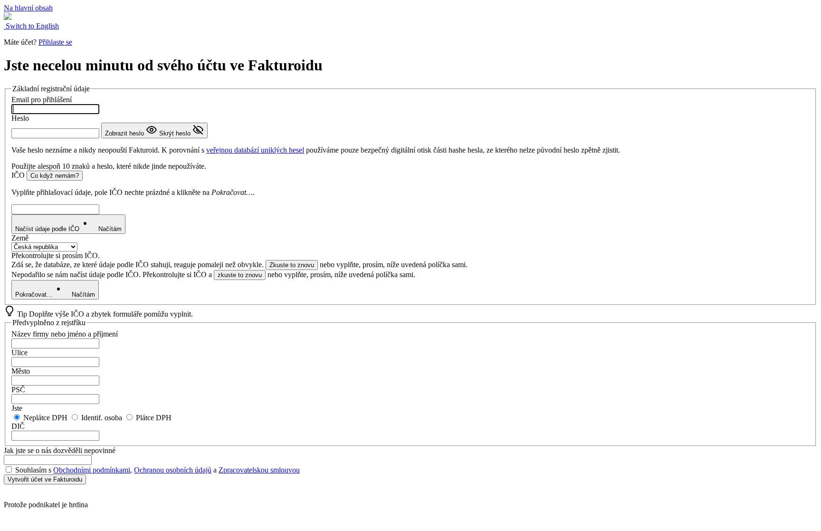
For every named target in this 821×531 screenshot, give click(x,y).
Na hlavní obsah (28, 8)
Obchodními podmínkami (91, 470)
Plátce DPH (153, 418)
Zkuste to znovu (291, 265)
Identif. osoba (100, 418)
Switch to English (31, 26)
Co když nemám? (54, 175)
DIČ (18, 426)
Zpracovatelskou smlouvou (259, 470)
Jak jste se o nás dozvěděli (59, 450)
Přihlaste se (55, 42)
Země (20, 238)
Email (41, 100)
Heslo (20, 118)
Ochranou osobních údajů (172, 470)
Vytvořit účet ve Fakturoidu (45, 479)
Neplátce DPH (44, 418)
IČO (18, 175)
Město (20, 371)
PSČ (18, 390)
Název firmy (64, 334)
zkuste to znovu (240, 275)
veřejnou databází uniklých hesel (255, 150)
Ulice (19, 352)
